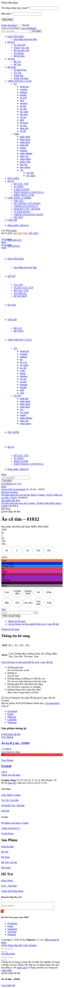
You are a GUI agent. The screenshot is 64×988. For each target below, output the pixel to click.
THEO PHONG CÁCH (19, 81)
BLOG (10, 181)
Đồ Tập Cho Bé (9, 862)
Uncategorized (18, 489)
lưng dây (24, 128)
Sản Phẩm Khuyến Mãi (25, 39)
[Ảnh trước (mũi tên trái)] (2, 960)
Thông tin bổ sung (16, 621)
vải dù (23, 131)
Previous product (9, 492)
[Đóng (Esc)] (2, 948)
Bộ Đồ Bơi (19, 56)
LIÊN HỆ (12, 220)
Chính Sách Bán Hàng (12, 891)
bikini (22, 373)
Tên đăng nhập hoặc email (15, 8)
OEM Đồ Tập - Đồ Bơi (12, 805)
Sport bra (24, 86)
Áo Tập (17, 72)
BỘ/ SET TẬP (21, 290)
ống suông (25, 167)
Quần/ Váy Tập (21, 47)
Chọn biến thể (8, 985)
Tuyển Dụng (7, 833)
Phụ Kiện (6, 867)
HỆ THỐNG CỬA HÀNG (27, 203)
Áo (15, 83)
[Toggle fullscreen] (8, 948)
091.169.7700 (20, 233)
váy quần (30, 175)
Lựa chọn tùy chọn (10, 752)
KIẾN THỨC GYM (24, 195)
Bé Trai (17, 64)
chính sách (22, 967)
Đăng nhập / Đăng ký (18, 225)
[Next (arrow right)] (5, 951)
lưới (22, 120)
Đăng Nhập (7, 19)
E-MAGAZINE (22, 189)
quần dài (24, 145)
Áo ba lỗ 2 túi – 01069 (15, 743)
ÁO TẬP (18, 285)
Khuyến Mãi (7, 846)
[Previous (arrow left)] (2, 951)
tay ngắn (24, 111)
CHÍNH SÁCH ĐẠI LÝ (26, 206)
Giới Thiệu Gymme (11, 795)
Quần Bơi (18, 75)
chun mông (25, 159)
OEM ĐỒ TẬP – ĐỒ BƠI (27, 209)
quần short (25, 136)
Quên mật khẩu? (9, 25)
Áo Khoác (19, 53)
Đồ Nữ (10, 42)
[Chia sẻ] (5, 948)
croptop (23, 89)
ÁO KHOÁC (20, 293)
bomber (23, 376)
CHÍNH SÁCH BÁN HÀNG (28, 214)
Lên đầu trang (8, 953)
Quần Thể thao (21, 78)
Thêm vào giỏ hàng (11, 616)
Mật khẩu (6, 13)
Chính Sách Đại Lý (10, 828)
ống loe (23, 164)
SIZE (4, 529)
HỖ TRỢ (18, 217)
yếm (22, 100)
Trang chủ (6, 489)
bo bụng (24, 122)
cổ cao (23, 117)
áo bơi (23, 106)
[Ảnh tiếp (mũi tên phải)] (5, 960)
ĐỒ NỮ (11, 276)
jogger (23, 147)
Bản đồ (12, 783)
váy (21, 170)
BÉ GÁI (18, 328)
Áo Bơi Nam (20, 70)
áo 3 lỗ (23, 97)
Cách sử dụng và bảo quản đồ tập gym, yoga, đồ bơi (33, 624)
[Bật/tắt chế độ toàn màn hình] (5, 957)
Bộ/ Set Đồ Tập (21, 50)
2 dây (22, 370)
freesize (23, 103)
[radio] (6, 550)
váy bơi (29, 172)
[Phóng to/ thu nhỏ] (2, 957)
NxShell (6, 766)
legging (23, 150)
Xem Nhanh (7, 737)
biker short (25, 139)
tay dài (23, 109)
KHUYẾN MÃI (15, 36)
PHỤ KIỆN (13, 178)
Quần (16, 134)
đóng (15, 2)
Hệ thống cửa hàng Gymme (15, 823)
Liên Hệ (5, 810)
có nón (23, 125)
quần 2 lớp (25, 161)
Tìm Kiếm (36, 31)
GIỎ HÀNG (13, 246)
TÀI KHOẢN (14, 240)
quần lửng (25, 142)
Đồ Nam (11, 67)
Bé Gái (17, 61)
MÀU (5, 557)
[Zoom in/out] (12, 948)
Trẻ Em (11, 58)
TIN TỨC (19, 200)
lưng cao (24, 156)
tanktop (23, 92)
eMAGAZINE (21, 461)
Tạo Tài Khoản (28, 28)
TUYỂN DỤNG (22, 211)
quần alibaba (26, 153)
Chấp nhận (6, 970)
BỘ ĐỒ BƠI (20, 296)
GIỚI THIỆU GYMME (19, 197)
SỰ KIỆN (19, 186)
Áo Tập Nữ (19, 45)
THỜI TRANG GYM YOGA (29, 192)
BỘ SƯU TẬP (21, 184)
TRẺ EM (12, 319)
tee (21, 359)
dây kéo (24, 114)
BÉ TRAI (18, 331)
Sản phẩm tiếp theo (10, 500)
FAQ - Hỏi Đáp (9, 886)
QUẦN (17, 395)
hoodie (23, 95)
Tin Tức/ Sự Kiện (10, 800)
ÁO (15, 348)
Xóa (3, 609)
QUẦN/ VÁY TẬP (23, 287)
